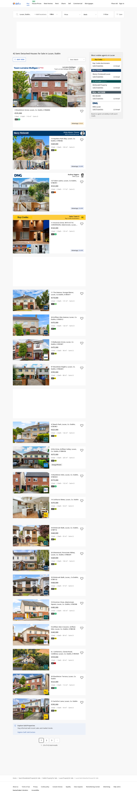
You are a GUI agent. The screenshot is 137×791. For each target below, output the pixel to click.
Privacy (35, 787)
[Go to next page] (57, 740)
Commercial (77, 3)
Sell (69, 3)
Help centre (117, 787)
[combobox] (37, 14)
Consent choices (58, 787)
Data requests (78, 787)
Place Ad (114, 3)
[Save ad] (82, 111)
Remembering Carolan (93, 787)
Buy (28, 3)
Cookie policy (45, 787)
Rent (57, 3)
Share (63, 3)
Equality (68, 787)
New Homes (48, 3)
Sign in (121, 3)
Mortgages (89, 3)
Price (66, 14)
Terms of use (26, 787)
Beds (85, 14)
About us (15, 787)
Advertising (106, 787)
